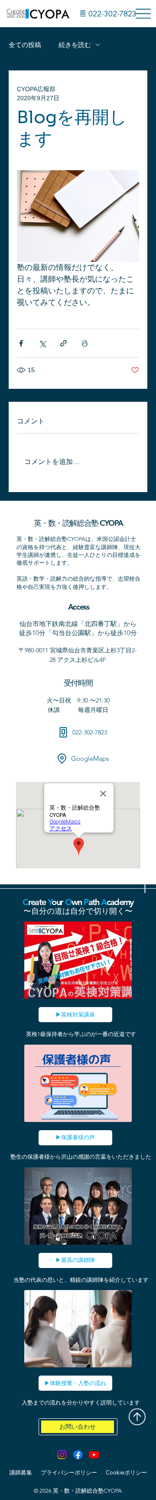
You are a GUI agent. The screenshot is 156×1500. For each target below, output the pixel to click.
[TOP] (137, 1416)
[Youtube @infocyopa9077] (94, 1455)
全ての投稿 (25, 45)
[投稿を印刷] (85, 343)
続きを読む (74, 45)
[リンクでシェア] (63, 343)
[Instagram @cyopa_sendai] (62, 1455)
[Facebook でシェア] (21, 343)
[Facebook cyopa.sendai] (78, 1455)
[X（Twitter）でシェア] (42, 343)
